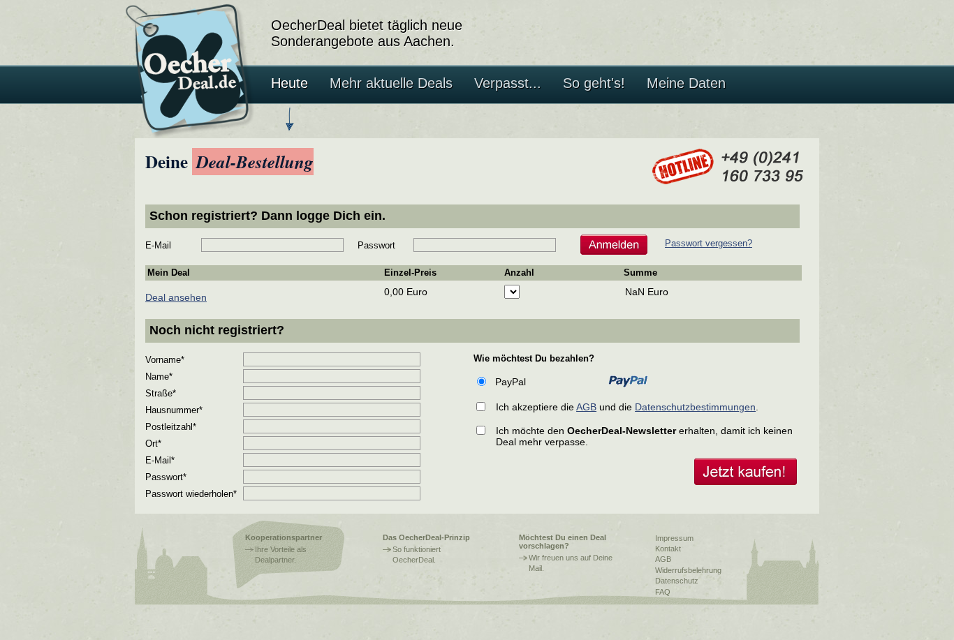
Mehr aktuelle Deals (391, 83)
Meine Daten (686, 83)
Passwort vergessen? (708, 243)
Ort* (153, 443)
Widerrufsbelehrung (688, 570)
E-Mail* (160, 460)
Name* (159, 376)
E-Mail (158, 245)
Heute (289, 83)
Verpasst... (507, 83)
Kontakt (668, 548)
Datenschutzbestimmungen (695, 406)
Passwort (376, 245)
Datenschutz (676, 580)
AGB (586, 406)
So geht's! (594, 83)
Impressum (674, 538)
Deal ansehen (176, 297)
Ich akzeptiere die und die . (627, 406)
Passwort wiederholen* (191, 494)
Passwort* (165, 477)
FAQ (662, 592)
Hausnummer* (174, 410)
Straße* (160, 393)
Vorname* (164, 360)
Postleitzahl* (170, 427)
